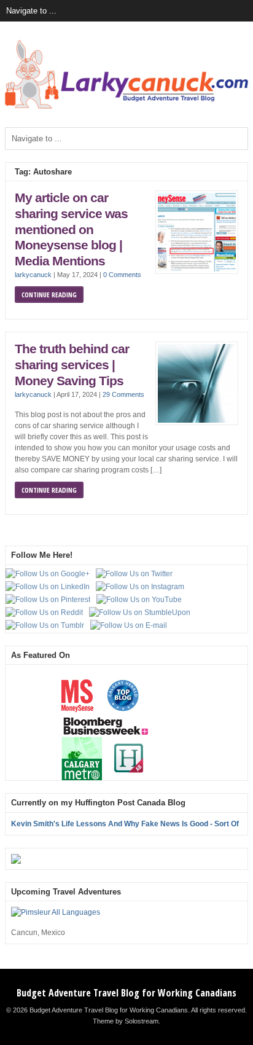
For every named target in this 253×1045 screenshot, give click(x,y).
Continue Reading (49, 294)
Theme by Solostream (125, 1021)
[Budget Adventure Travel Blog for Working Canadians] (126, 106)
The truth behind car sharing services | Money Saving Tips (72, 365)
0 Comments (122, 274)
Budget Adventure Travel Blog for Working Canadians (126, 993)
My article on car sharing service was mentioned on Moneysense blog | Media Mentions (71, 229)
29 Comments (123, 394)
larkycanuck (33, 274)
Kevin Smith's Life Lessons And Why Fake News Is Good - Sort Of (125, 824)
